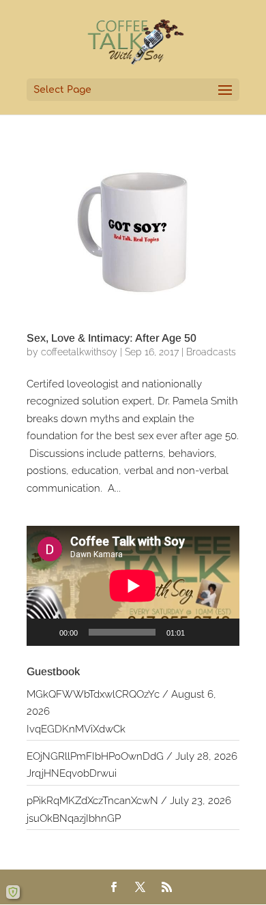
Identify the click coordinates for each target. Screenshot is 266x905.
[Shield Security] (13, 892)
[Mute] (200, 632)
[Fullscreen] (221, 632)
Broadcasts (211, 351)
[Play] (44, 632)
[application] (133, 586)
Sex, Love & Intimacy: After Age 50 (111, 338)
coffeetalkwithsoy (79, 351)
